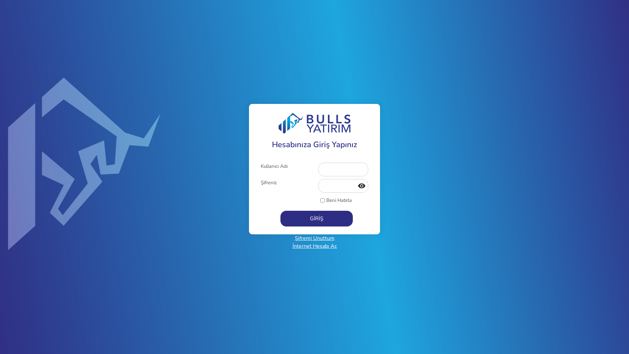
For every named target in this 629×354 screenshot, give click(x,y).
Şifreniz (269, 182)
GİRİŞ (316, 218)
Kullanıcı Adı (274, 166)
